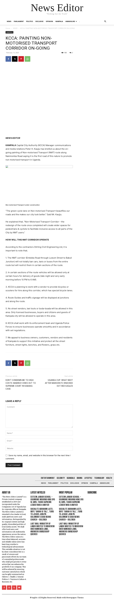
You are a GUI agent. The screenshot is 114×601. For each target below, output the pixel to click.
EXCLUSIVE (39, 21)
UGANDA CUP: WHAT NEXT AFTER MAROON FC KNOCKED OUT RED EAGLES (59, 383)
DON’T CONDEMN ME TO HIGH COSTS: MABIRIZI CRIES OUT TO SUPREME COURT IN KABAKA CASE (21, 384)
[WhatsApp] (27, 59)
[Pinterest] (21, 59)
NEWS (9, 21)
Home (8, 28)
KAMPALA (59, 21)
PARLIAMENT (19, 21)
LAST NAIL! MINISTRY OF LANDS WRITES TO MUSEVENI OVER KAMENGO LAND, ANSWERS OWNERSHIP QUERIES (42, 529)
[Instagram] (9, 587)
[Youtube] (19, 587)
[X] (15, 59)
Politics (29, 21)
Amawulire (70, 21)
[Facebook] (8, 59)
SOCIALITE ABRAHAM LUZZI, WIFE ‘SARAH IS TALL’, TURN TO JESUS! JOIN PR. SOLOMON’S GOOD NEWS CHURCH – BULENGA (42, 514)
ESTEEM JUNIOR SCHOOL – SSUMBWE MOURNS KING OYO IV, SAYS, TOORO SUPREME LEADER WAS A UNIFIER (42, 500)
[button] (105, 21)
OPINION (49, 21)
